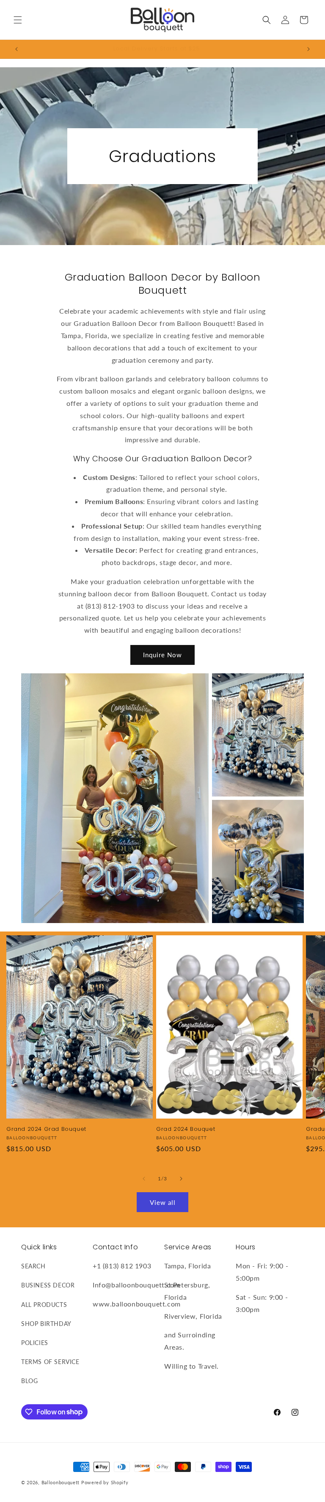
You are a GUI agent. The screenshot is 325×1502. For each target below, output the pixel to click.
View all (163, 1202)
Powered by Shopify (105, 1482)
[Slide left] (144, 1178)
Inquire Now (162, 655)
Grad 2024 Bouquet (185, 1129)
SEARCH (33, 1266)
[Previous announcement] (16, 49)
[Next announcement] (308, 49)
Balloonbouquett (60, 1482)
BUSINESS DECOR (47, 1285)
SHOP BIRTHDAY (46, 1323)
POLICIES (34, 1342)
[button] (17, 20)
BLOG (29, 1380)
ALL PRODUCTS (44, 1304)
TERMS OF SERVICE (50, 1361)
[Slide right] (181, 1178)
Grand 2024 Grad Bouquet (46, 1129)
